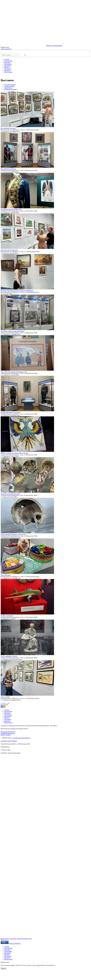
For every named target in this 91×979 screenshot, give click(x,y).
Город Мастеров (5, 575)
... (6, 703)
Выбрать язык (5, 962)
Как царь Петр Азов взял (8, 169)
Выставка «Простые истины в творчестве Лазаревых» (17, 290)
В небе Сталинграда (7, 615)
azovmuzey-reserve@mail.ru (9, 741)
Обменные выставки (10, 89)
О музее (6, 59)
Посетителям (8, 61)
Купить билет (8, 72)
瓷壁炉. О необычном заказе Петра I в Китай (14, 453)
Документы (7, 69)
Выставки (7, 62)
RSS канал (5, 940)
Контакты (7, 70)
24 (8, 703)
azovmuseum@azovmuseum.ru (21, 738)
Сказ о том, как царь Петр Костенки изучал (14, 372)
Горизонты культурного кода (9, 250)
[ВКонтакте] (2, 707)
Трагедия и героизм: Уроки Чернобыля (12, 331)
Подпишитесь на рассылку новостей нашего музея (16, 938)
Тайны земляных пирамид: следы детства (13, 534)
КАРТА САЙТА (6, 735)
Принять (3, 968)
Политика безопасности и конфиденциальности (8, 732)
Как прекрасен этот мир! (8, 128)
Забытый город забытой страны (10, 494)
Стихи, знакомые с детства (9, 656)
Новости (7, 67)
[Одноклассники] (4, 707)
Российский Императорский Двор (11, 209)
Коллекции (7, 65)
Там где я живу (5, 697)
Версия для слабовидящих (54, 45)
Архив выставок (9, 86)
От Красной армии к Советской (10, 412)
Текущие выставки (10, 84)
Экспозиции (8, 64)
